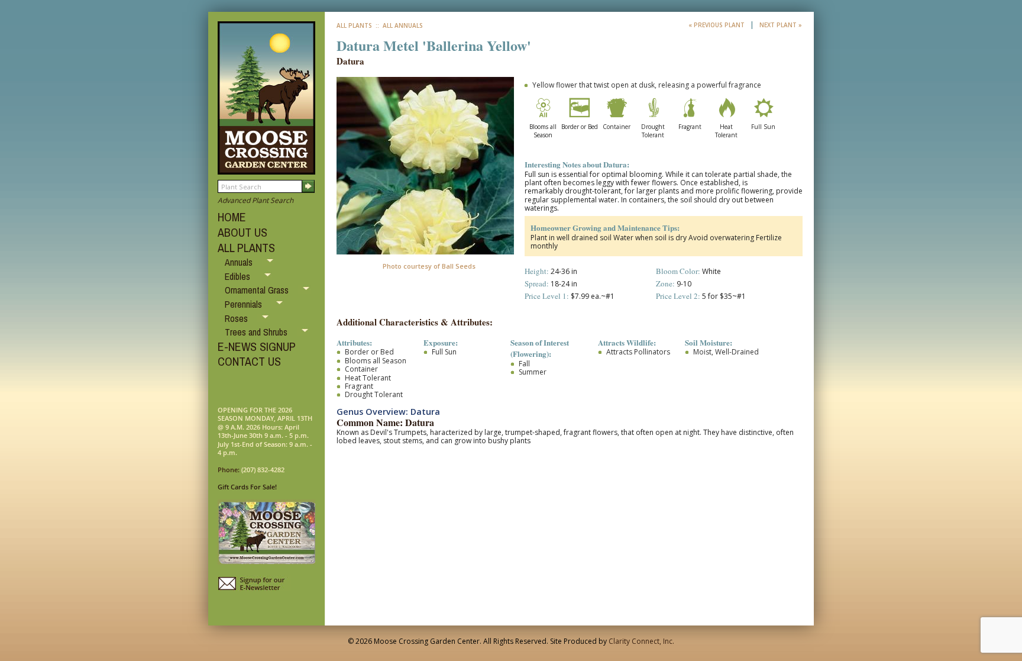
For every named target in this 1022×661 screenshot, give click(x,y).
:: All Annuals (398, 25)
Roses (237, 318)
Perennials (244, 304)
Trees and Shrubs (257, 331)
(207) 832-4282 (262, 469)
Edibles (239, 276)
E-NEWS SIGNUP (257, 346)
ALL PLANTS (246, 248)
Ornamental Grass (258, 289)
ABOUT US (242, 232)
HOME (232, 217)
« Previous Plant (717, 25)
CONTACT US (249, 361)
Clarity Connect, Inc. (641, 641)
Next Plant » (780, 25)
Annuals (240, 262)
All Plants (354, 25)
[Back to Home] (266, 169)
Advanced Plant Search (255, 200)
